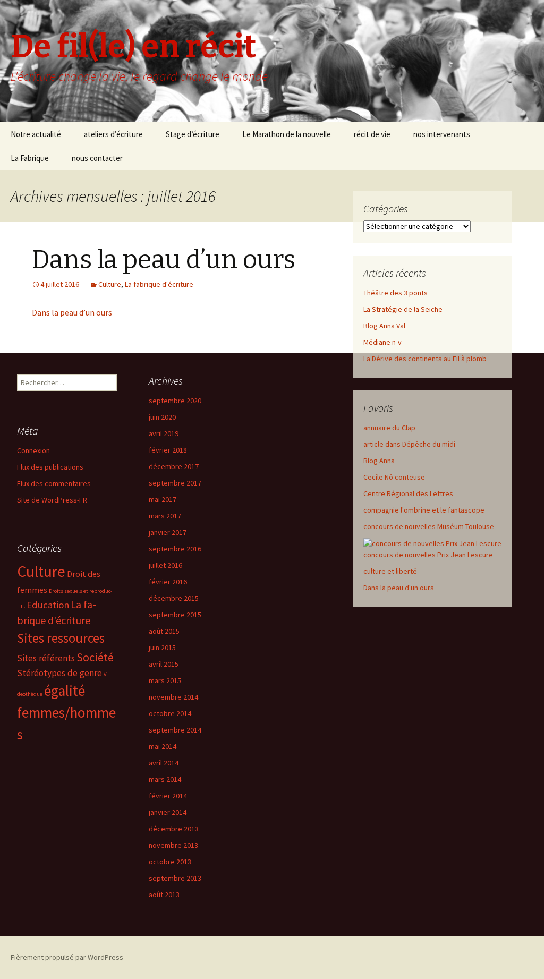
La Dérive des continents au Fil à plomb (425, 358)
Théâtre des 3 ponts (395, 292)
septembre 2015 (175, 614)
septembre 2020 (175, 400)
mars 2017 (165, 516)
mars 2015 (165, 680)
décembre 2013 (174, 828)
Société (95, 657)
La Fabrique (30, 158)
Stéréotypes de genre (59, 673)
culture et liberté (390, 571)
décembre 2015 (174, 598)
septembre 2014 (175, 730)
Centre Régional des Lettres (408, 493)
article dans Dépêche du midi (409, 444)
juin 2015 (162, 647)
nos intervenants (441, 134)
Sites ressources (61, 637)
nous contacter (97, 158)
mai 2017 (162, 499)
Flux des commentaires (54, 483)
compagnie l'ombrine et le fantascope (423, 510)
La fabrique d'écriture (159, 284)
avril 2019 (163, 433)
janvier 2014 (167, 812)
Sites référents (46, 658)
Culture (109, 284)
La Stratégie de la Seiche (403, 309)
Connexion (33, 450)
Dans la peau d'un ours (398, 587)
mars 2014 (165, 779)
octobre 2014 (170, 713)
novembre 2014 (173, 697)
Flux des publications (50, 467)
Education (48, 605)
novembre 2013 (173, 845)
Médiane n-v (382, 342)
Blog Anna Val (384, 325)
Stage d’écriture (192, 134)
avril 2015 (163, 664)
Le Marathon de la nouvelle (286, 134)
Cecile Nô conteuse (394, 477)
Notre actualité (36, 134)
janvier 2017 (167, 532)
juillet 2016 (165, 565)
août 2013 (164, 894)
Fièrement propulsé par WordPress (67, 957)
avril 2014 (163, 763)
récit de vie (372, 134)
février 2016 (168, 581)
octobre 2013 (170, 861)
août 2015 (164, 631)
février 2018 (168, 450)
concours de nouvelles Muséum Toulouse (428, 526)
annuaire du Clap (389, 427)
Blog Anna (379, 460)
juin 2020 (162, 417)
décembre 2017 (174, 466)
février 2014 (168, 796)
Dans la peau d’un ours (163, 259)
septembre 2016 (175, 549)
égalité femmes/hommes (66, 712)
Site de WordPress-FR (52, 500)
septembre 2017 (175, 483)
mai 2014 (162, 746)
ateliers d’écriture (113, 134)
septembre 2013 (175, 878)
